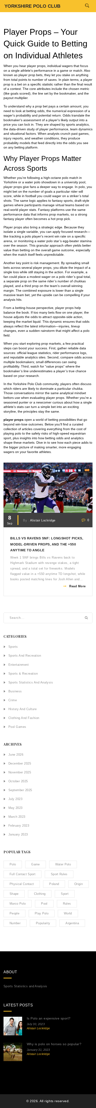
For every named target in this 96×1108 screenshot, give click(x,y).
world (68, 913)
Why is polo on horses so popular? (54, 1044)
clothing (40, 894)
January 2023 (18, 834)
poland (54, 884)
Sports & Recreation (23, 673)
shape (14, 894)
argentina (72, 923)
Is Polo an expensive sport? (48, 1018)
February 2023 (18, 825)
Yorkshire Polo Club (32, 6)
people (14, 913)
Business (15, 691)
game (35, 864)
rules (67, 903)
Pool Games (17, 727)
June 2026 (15, 754)
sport (65, 894)
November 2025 (19, 772)
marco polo (18, 903)
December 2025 (19, 763)
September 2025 (20, 790)
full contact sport (22, 874)
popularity (43, 923)
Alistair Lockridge (42, 520)
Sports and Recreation (24, 655)
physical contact (22, 884)
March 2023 (16, 816)
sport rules (59, 874)
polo (13, 864)
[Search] (87, 6)
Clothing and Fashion (23, 718)
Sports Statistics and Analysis (30, 682)
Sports (13, 646)
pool (44, 903)
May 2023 (15, 808)
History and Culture (22, 709)
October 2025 (18, 781)
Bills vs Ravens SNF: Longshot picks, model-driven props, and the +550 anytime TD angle (46, 544)
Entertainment (18, 664)
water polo (63, 864)
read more (77, 586)
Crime (12, 700)
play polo (41, 913)
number (15, 923)
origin (78, 884)
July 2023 (15, 799)
